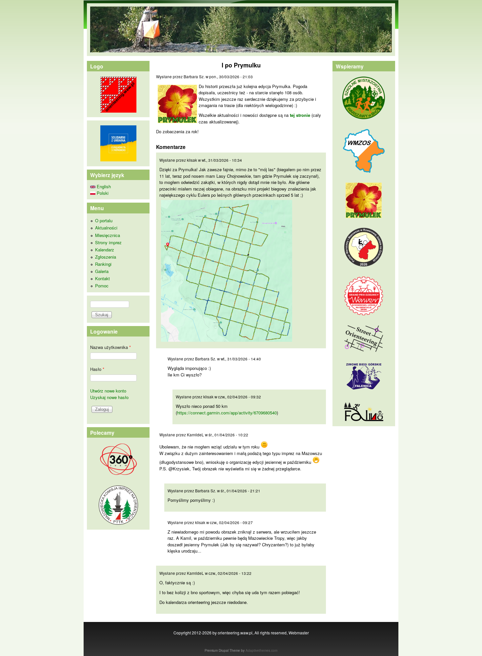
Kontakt (102, 278)
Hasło (97, 369)
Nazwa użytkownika (110, 347)
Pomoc (102, 285)
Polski (102, 193)
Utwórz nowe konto (108, 391)
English (103, 186)
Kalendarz (104, 249)
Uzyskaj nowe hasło (109, 397)
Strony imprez (108, 242)
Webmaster (299, 632)
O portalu (103, 220)
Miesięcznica (107, 235)
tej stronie (300, 115)
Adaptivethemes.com (261, 650)
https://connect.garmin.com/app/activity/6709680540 (227, 413)
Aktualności (106, 228)
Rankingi (103, 264)
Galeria (102, 271)
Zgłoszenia (105, 257)
